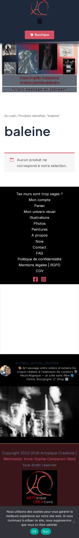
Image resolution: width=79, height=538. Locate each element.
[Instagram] (43, 279)
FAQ (39, 253)
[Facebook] (35, 279)
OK (34, 531)
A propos (39, 235)
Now (39, 241)
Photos (40, 223)
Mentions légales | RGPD (39, 265)
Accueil (10, 116)
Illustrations (39, 217)
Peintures (40, 229)
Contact (39, 247)
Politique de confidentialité (39, 259)
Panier (39, 206)
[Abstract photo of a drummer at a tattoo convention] (39, 425)
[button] (39, 21)
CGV (39, 271)
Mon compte (39, 200)
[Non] (73, 522)
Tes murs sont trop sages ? (39, 194)
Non (46, 531)
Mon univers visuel (39, 211)
